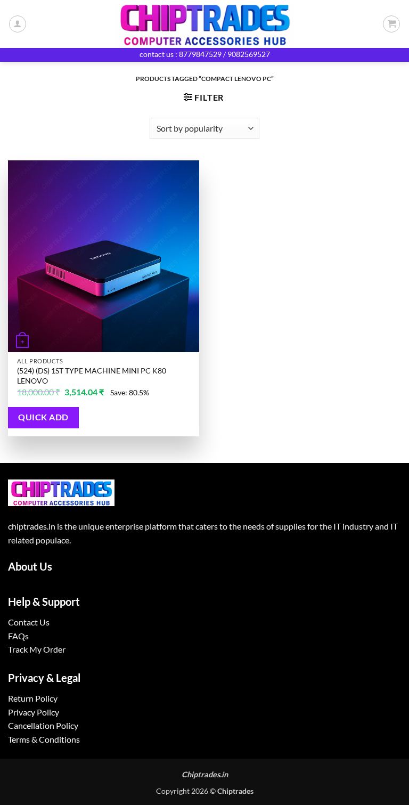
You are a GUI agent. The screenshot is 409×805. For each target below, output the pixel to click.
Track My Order (37, 649)
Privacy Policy (33, 712)
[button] (391, 23)
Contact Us (29, 622)
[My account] (17, 23)
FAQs (18, 636)
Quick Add (43, 417)
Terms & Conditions (44, 739)
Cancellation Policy (43, 725)
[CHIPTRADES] (204, 24)
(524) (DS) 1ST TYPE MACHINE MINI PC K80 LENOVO (91, 375)
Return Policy (33, 698)
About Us (30, 566)
